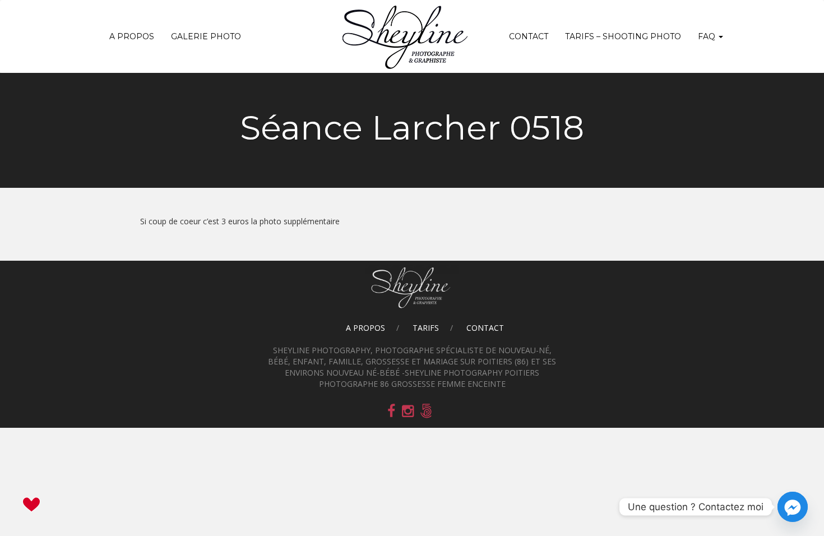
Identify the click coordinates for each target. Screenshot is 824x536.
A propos (131, 36)
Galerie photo (206, 36)
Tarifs (426, 327)
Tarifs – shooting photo (623, 36)
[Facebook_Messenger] (792, 507)
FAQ (707, 36)
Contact (528, 36)
